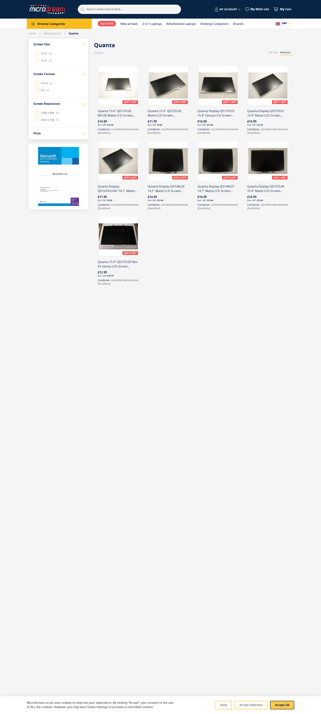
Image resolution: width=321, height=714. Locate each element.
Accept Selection (250, 705)
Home (33, 33)
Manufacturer (53, 33)
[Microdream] (47, 9)
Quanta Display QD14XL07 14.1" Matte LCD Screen (215, 188)
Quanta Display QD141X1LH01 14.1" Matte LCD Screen (116, 191)
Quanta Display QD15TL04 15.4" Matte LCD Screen (265, 188)
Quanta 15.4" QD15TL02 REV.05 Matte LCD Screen (115, 113)
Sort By (273, 52)
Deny (223, 705)
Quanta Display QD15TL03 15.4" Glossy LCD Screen (215, 113)
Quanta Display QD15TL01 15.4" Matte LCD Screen (265, 113)
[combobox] (129, 9)
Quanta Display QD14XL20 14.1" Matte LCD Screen (166, 188)
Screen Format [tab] (44, 74)
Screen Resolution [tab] (46, 104)
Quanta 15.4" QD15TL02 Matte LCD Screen (164, 113)
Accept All (282, 705)
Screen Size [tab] (41, 44)
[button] (227, 9)
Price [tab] (37, 133)
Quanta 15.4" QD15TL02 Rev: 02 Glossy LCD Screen (118, 264)
